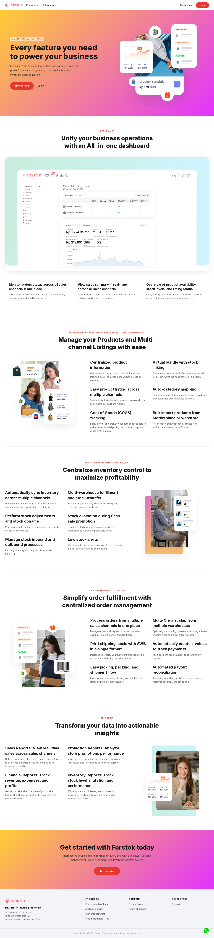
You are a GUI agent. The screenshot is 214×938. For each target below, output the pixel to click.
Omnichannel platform (96, 904)
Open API (177, 904)
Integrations (49, 5)
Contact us (186, 5)
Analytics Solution (94, 909)
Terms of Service (137, 909)
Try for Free (22, 85)
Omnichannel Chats (95, 913)
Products (32, 5)
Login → (42, 85)
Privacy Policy (136, 904)
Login (202, 5)
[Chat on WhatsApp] (206, 930)
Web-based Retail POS (97, 918)
